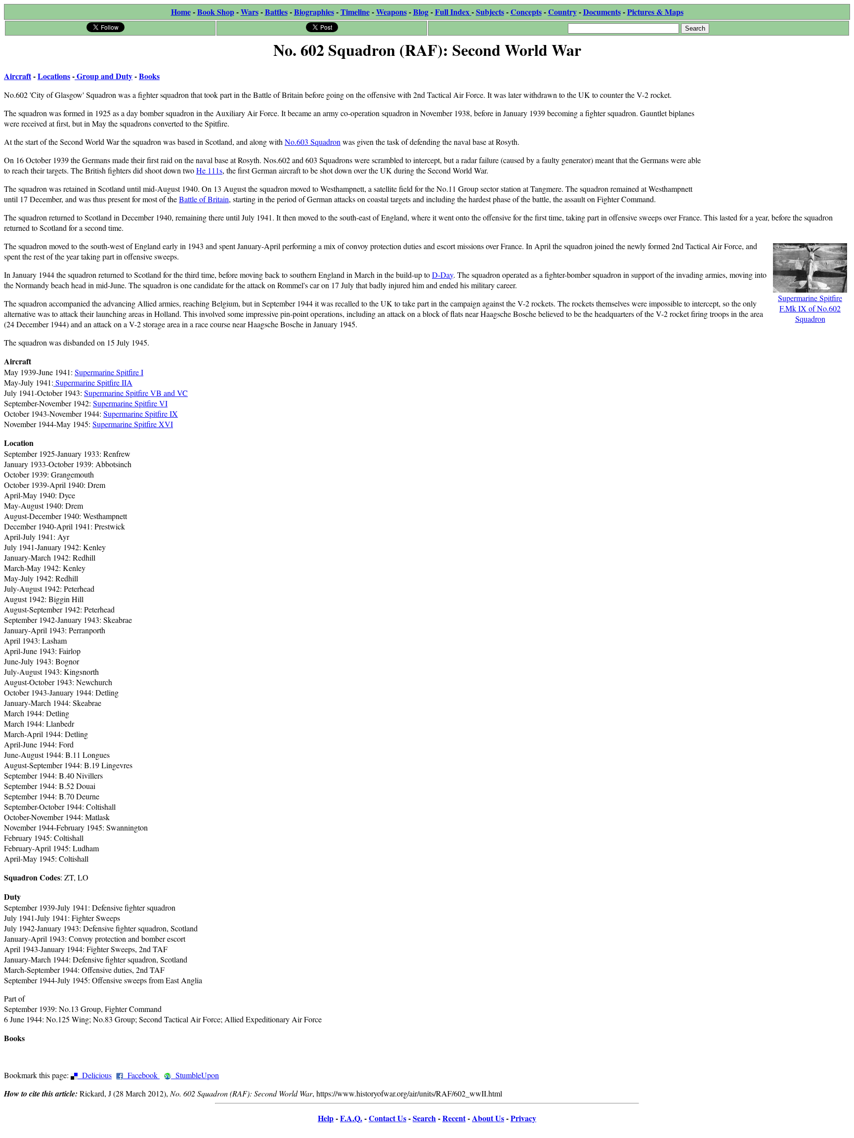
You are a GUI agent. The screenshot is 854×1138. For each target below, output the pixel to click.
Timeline (355, 11)
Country (562, 11)
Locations (54, 76)
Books (149, 76)
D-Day (442, 274)
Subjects (490, 11)
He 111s (209, 170)
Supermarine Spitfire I (109, 372)
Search (424, 1118)
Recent (454, 1118)
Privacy (523, 1118)
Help (326, 1118)
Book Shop (215, 11)
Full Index (453, 11)
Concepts (526, 11)
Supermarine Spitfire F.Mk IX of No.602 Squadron (810, 308)
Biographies (314, 11)
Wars (249, 11)
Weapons (391, 11)
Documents (602, 11)
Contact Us (387, 1118)
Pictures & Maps (655, 11)
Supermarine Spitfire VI (130, 403)
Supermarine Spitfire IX (140, 413)
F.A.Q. (351, 1118)
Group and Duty (103, 76)
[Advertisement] (775, 124)
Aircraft (17, 76)
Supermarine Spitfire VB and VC (136, 393)
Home (181, 11)
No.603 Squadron (313, 141)
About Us (488, 1118)
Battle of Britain (204, 199)
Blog (420, 11)
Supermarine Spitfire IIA (92, 382)
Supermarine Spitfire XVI (132, 424)
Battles (276, 11)
